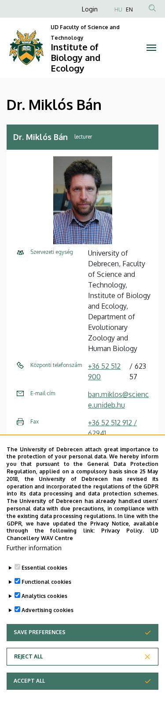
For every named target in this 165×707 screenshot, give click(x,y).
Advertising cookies (47, 610)
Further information (34, 548)
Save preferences (40, 632)
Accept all (29, 680)
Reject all (28, 656)
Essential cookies (44, 567)
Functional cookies (46, 581)
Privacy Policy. (122, 530)
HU (118, 9)
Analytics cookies (44, 596)
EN (129, 9)
